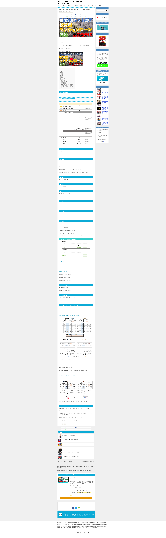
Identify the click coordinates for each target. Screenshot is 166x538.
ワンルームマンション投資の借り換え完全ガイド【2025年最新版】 (70, 443)
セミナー (85, 5)
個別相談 (89, 5)
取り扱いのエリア (62, 78)
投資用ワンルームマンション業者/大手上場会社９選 (105, 104)
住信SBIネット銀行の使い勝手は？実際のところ (67, 84)
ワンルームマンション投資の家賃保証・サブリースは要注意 (105, 90)
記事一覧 (59, 5)
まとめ (62, 87)
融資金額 (61, 75)
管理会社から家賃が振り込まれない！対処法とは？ (105, 93)
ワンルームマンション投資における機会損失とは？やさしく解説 (105, 101)
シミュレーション (70, 5)
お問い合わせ (94, 5)
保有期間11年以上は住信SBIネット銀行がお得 (67, 86)
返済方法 (61, 77)
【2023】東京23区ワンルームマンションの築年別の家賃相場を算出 (70, 456)
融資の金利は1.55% (63, 71)
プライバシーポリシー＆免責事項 (84, 532)
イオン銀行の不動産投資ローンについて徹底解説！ (105, 123)
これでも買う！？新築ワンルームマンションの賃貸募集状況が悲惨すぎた (71, 439)
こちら (104, 141)
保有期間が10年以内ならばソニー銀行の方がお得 (67, 85)
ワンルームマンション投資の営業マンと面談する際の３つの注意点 (70, 452)
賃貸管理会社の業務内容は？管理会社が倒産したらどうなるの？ (70, 435)
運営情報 (78, 532)
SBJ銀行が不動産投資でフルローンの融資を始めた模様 (87, 461)
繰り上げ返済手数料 (63, 83)
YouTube (64, 5)
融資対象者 (62, 73)
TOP (68, 527)
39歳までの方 (63, 80)
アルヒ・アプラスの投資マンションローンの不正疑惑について (105, 112)
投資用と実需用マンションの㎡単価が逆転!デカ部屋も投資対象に (105, 97)
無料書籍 (81, 5)
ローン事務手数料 (63, 82)
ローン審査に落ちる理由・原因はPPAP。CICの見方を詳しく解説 (105, 108)
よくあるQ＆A (99, 5)
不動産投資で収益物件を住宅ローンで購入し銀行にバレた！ (105, 119)
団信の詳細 (62, 79)
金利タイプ (62, 76)
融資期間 (61, 74)
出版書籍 (76, 5)
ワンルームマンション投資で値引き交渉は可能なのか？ (65, 461)
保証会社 (61, 72)
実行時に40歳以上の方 (64, 81)
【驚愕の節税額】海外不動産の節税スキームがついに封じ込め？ (105, 116)
